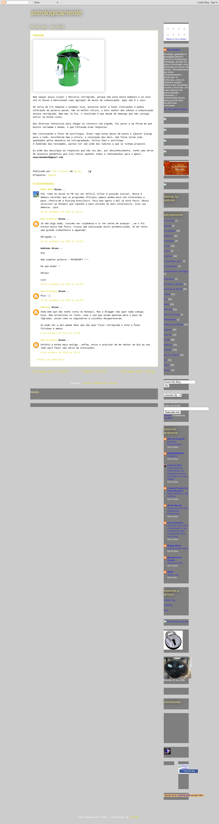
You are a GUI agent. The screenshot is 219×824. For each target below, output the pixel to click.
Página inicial (95, 371)
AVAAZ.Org (169, 600)
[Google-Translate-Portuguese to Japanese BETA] (168, 36)
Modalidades (170, 319)
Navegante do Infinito (174, 558)
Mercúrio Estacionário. (177, 548)
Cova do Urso (174, 465)
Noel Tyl (168, 335)
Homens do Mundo (173, 289)
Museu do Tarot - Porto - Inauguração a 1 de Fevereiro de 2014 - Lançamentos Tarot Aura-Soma (177, 531)
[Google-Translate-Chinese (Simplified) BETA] (168, 30)
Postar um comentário (51, 359)
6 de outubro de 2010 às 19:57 (60, 352)
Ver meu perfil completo (175, 109)
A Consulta (169, 220)
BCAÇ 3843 (47, 189)
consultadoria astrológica (176, 271)
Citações (168, 256)
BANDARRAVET (175, 453)
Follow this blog (188, 771)
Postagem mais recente (51, 371)
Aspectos (168, 236)
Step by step (173, 575)
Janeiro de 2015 (175, 563)
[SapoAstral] (165, 185)
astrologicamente (56, 12)
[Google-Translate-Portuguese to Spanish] (184, 36)
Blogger (135, 817)
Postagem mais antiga (138, 371)
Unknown (45, 307)
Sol (165, 360)
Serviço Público (171, 355)
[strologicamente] (165, 120)
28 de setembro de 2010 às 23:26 (62, 241)
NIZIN (170, 572)
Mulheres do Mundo (173, 324)
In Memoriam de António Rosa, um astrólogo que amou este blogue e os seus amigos (177, 473)
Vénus (167, 370)
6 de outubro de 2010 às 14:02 (60, 333)
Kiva (166, 610)
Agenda (52, 175)
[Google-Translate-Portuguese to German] (179, 30)
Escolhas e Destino (173, 284)
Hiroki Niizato (174, 505)
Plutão (167, 339)
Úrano (167, 365)
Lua (165, 299)
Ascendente (170, 230)
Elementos (169, 279)
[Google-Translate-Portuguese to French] (173, 30)
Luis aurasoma (175, 522)
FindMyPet (172, 456)
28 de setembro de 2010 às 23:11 (62, 211)
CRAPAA (168, 605)
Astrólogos (169, 241)
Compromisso (170, 266)
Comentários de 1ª (173, 261)
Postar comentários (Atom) (100, 383)
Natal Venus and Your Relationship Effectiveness (177, 511)
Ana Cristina (49, 219)
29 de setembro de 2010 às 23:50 (62, 284)
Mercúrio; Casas (172, 314)
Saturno (167, 350)
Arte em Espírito (176, 439)
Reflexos (168, 345)
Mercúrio (168, 309)
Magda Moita (174, 545)
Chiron (167, 251)
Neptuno (168, 329)
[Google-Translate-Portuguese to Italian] (184, 30)
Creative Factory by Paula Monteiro (177, 489)
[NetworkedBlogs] (183, 771)
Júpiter (167, 294)
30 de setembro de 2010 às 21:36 (62, 300)
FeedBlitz (168, 418)
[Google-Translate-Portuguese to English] (173, 36)
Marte (166, 304)
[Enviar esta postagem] (90, 171)
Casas (167, 246)
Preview (168, 415)
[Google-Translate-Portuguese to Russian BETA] (179, 36)
